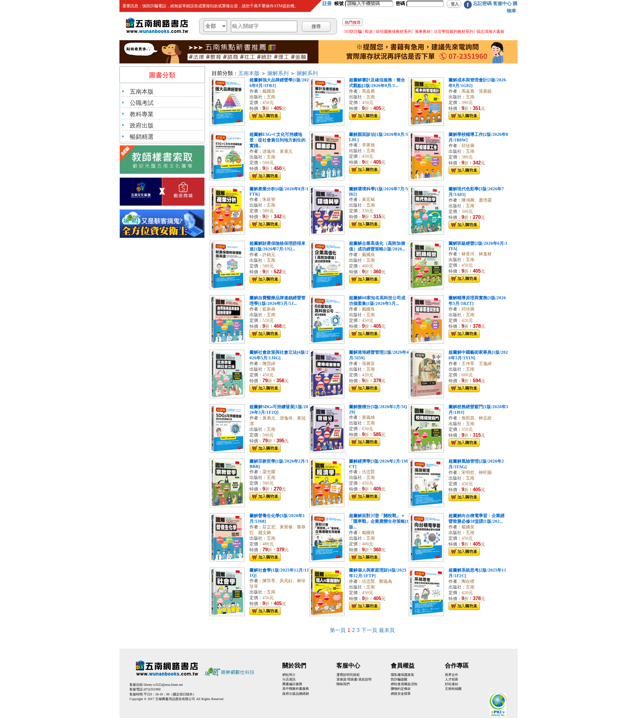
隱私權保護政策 (402, 674)
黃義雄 (368, 417)
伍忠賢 (368, 472)
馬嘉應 (368, 91)
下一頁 (369, 630)
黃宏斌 (368, 199)
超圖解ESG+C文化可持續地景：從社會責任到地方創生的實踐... (277, 140)
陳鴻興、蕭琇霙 (476, 200)
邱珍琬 (467, 145)
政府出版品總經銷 (295, 693)
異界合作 (451, 674)
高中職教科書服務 (295, 688)
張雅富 (368, 363)
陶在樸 (467, 581)
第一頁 (338, 630)
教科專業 (142, 114)
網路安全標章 (401, 693)
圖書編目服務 (292, 684)
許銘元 (268, 254)
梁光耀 (268, 472)
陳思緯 (268, 363)
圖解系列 (278, 73)
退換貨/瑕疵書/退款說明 (354, 679)
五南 (271, 97)
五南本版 (142, 91)
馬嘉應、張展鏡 (476, 91)
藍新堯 (268, 309)
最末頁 (387, 630)
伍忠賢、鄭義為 (377, 581)
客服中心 (502, 3)
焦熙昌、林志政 (476, 418)
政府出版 (142, 125)
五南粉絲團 (453, 688)
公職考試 (142, 103)
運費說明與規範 (348, 674)
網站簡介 (289, 674)
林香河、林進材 (476, 254)
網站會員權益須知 (404, 684)
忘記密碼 (482, 3)
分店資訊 (289, 679)
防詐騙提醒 (399, 679)
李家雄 (368, 145)
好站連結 (451, 684)
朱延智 (268, 199)
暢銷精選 (142, 137)
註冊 (327, 3)
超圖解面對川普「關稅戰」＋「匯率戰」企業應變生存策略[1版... (379, 521)
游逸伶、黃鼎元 (277, 151)
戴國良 (268, 91)
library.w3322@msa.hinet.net (163, 684)
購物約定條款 (401, 688)
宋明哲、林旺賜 (476, 472)
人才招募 (451, 679)
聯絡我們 (343, 684)
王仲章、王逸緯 (476, 363)
